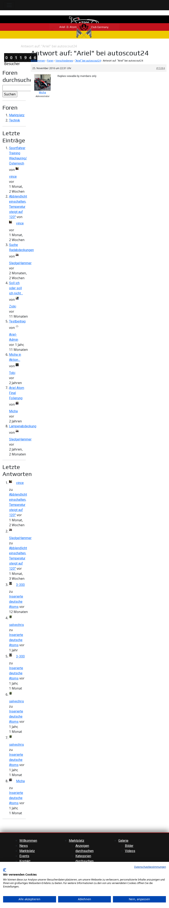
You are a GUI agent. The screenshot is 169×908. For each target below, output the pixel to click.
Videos (130, 851)
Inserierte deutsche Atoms (16, 602)
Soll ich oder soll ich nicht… (16, 288)
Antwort (15, 46)
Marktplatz (17, 115)
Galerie (123, 841)
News (23, 846)
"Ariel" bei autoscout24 (88, 60)
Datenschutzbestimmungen (150, 867)
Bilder (129, 846)
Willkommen (38, 60)
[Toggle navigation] (9, 5)
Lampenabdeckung (22, 426)
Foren (50, 60)
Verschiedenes (64, 60)
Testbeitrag (17, 321)
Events (24, 856)
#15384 (160, 68)
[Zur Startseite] (84, 27)
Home (4, 46)
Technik (14, 120)
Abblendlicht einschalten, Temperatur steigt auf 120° (18, 206)
